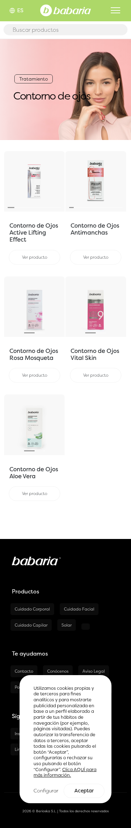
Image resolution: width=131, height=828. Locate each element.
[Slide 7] (51, 207)
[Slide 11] (119, 207)
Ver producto (34, 257)
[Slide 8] (57, 207)
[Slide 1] (11, 207)
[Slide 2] (17, 207)
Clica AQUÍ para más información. (65, 772)
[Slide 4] (31, 207)
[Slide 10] (114, 207)
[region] (65, 739)
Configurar (46, 790)
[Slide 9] (110, 207)
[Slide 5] (38, 207)
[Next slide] (60, 181)
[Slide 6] (44, 207)
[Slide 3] (24, 207)
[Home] (65, 10)
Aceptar (84, 790)
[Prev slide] (8, 181)
